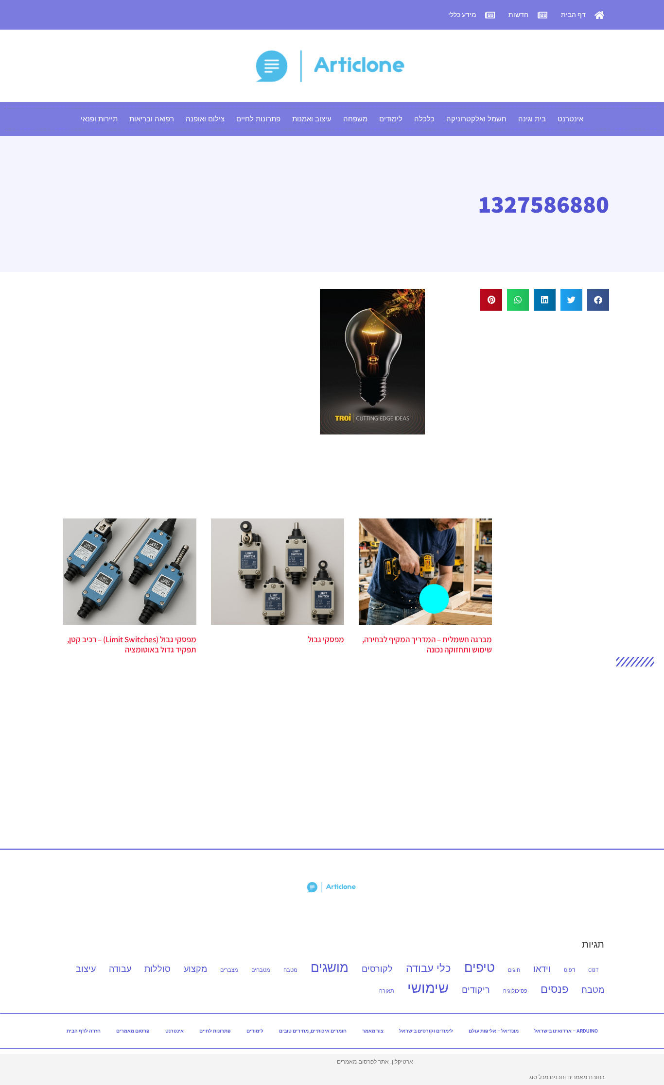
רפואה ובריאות (151, 119)
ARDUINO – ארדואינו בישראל (566, 1031)
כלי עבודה (428, 967)
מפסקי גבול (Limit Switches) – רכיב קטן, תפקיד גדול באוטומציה (131, 644)
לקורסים (377, 969)
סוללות (157, 969)
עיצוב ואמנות (312, 119)
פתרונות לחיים (258, 119)
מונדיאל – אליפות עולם (494, 1031)
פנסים (554, 988)
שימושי (428, 987)
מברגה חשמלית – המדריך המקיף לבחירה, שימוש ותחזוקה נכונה (427, 644)
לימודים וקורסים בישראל (426, 1031)
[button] (598, 300)
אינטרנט (570, 119)
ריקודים (476, 990)
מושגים (330, 967)
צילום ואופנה (205, 119)
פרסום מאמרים (133, 1031)
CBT (593, 970)
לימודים (390, 119)
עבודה (120, 969)
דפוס (569, 970)
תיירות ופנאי (99, 119)
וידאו (542, 969)
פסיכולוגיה (515, 991)
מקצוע (195, 969)
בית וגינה (532, 119)
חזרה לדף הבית (84, 1031)
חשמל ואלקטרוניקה (476, 119)
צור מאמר (373, 1031)
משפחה (355, 119)
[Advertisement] (526, 404)
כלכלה (424, 119)
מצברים (229, 970)
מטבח (290, 970)
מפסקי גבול (326, 639)
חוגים (514, 970)
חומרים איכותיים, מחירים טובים (313, 1031)
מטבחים (260, 970)
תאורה (386, 991)
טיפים (479, 967)
